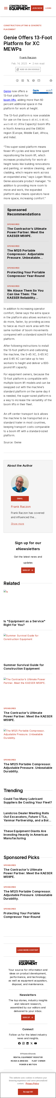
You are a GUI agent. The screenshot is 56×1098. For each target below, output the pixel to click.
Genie (7, 91)
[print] (50, 80)
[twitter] (28, 80)
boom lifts (10, 99)
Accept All (28, 1092)
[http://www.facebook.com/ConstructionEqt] (19, 1043)
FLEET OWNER (38, 1061)
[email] (38, 80)
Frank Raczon (28, 57)
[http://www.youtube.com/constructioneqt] (35, 1043)
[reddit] (33, 80)
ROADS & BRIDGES (19, 1061)
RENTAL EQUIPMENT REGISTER (28, 1057)
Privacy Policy (32, 1083)
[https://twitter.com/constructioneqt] (31, 1043)
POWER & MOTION (28, 1064)
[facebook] (17, 80)
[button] (6, 8)
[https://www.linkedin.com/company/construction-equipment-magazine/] (27, 1043)
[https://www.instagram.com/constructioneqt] (23, 1043)
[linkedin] (22, 80)
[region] (28, 1085)
